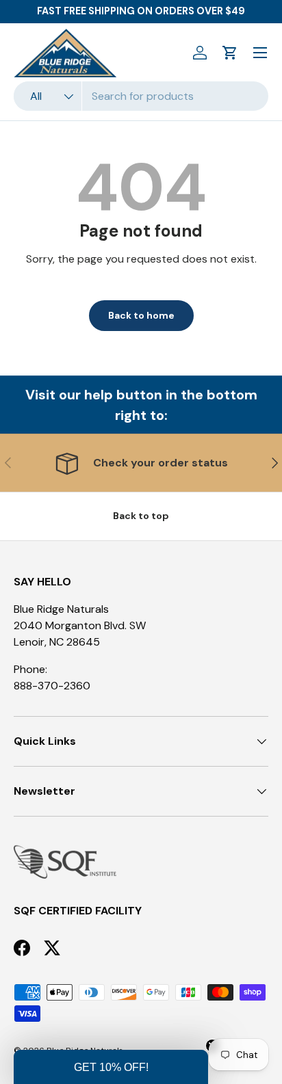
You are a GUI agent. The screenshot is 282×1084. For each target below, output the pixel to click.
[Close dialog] (272, 472)
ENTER (71, 600)
